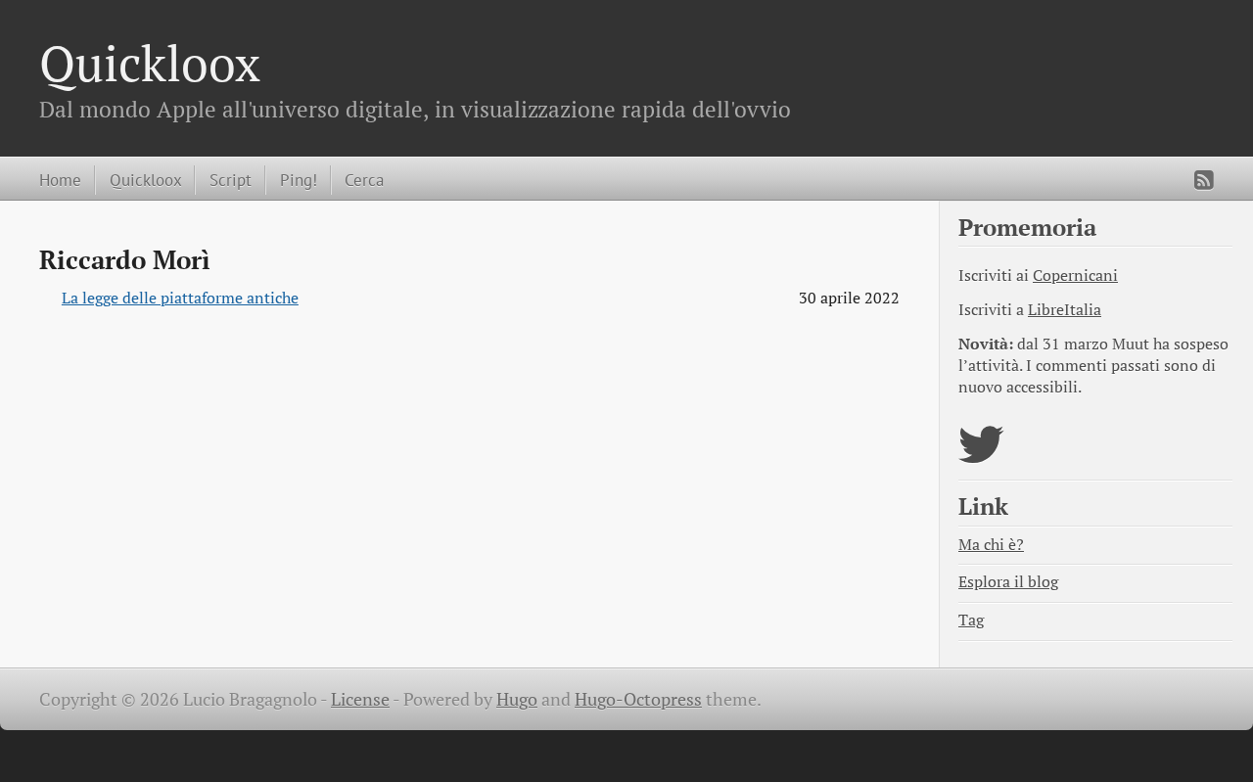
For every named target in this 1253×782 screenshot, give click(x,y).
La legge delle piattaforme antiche (180, 298)
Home (60, 179)
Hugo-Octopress (638, 699)
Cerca (364, 179)
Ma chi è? (991, 544)
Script (230, 179)
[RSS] (1204, 180)
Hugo (516, 699)
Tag (971, 620)
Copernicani (1075, 275)
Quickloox (149, 62)
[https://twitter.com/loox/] (981, 456)
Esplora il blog (1008, 582)
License (360, 699)
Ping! (298, 179)
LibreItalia (1064, 309)
